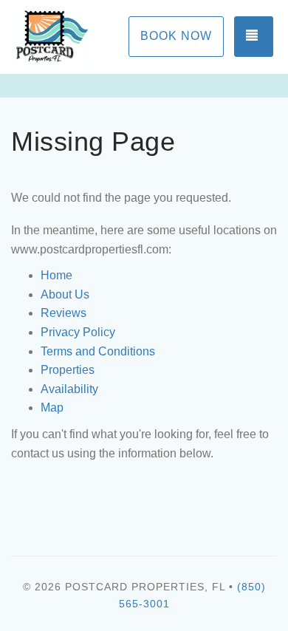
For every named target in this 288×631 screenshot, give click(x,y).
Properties (68, 370)
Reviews (63, 313)
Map (52, 407)
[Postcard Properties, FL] (77, 36)
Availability (69, 389)
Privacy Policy (78, 332)
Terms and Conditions (98, 351)
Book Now (176, 36)
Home (56, 275)
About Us (65, 294)
